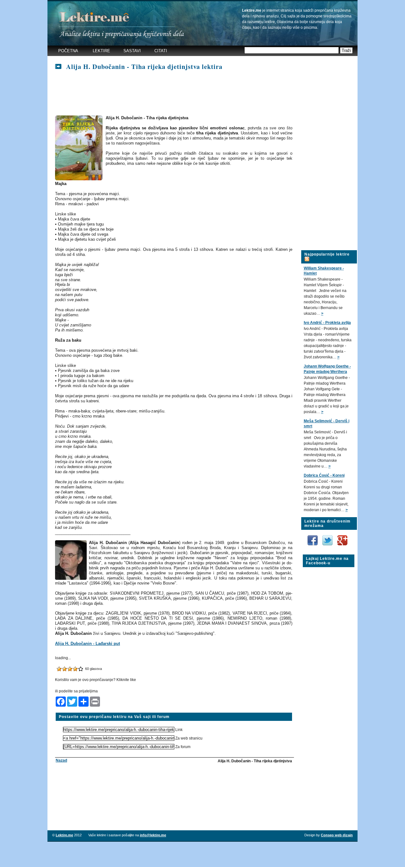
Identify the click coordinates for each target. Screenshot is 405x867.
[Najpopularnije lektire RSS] (306, 255)
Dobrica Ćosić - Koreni (324, 475)
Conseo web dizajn (337, 835)
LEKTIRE (101, 50)
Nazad (61, 760)
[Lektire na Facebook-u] (313, 537)
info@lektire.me (153, 835)
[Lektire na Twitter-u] (327, 537)
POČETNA (68, 50)
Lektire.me (64, 835)
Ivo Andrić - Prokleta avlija (327, 322)
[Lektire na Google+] (342, 534)
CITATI (160, 50)
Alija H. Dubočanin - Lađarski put (87, 643)
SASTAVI (132, 50)
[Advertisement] (170, 93)
